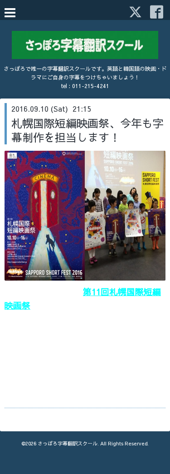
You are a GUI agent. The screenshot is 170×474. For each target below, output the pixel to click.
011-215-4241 (90, 85)
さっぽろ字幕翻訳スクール (67, 443)
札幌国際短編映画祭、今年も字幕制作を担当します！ (87, 130)
